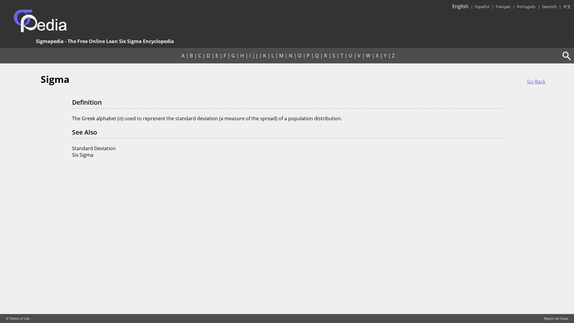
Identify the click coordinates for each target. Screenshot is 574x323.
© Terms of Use (18, 318)
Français (503, 6)
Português (526, 6)
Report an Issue (556, 318)
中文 (567, 6)
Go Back (536, 81)
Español (482, 6)
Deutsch (549, 6)
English (460, 6)
